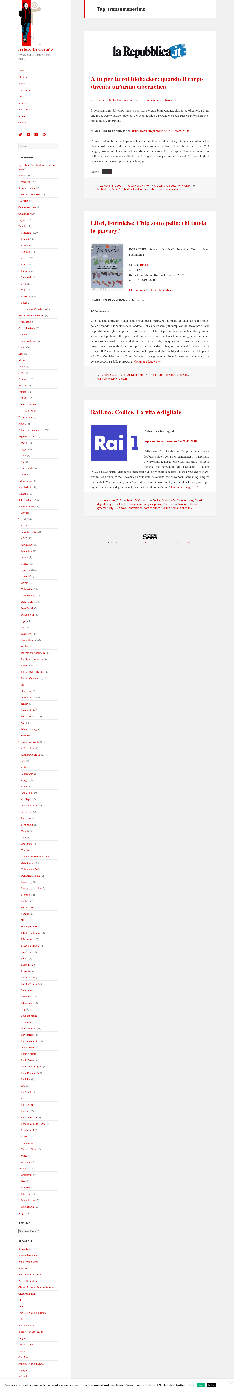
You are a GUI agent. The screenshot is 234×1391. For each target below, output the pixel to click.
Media (21, 360)
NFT (23, 684)
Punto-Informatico (30, 1041)
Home (21, 70)
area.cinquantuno (29, 805)
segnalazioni (24, 487)
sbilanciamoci (25, 480)
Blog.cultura (27, 824)
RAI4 (24, 1098)
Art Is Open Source (28, 1261)
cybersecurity (105, 508)
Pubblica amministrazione (31, 430)
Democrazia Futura (30, 875)
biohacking (103, 189)
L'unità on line (28, 977)
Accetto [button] (201, 1385)
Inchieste (25, 1187)
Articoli (22, 83)
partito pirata (152, 508)
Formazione (24, 90)
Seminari (25, 251)
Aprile (24, 786)
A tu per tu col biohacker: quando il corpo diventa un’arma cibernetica (147, 82)
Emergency (26, 882)
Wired (24, 1155)
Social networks (29, 716)
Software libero (26, 500)
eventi (24, 442)
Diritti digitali (27, 614)
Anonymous (27, 544)
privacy (24, 703)
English (22, 220)
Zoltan (123, 378)
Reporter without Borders (31, 1363)
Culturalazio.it (25, 213)
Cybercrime (27, 589)
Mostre (21, 366)
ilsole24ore (26, 952)
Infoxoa (24, 958)
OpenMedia (24, 1357)
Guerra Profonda (26, 328)
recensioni (26, 181)
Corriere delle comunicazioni (35, 856)
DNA (117, 508)
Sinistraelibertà (28, 404)
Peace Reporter (28, 1028)
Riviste (144, 265)
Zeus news (26, 1162)
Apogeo (25, 780)
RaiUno (25, 1111)
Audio (24, 264)
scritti (23, 455)
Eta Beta (25, 901)
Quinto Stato (27, 1047)
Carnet (24, 831)
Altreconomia (28, 773)
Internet (25, 665)
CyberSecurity (28, 862)
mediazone (26, 1022)
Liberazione (27, 1002)
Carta (23, 837)
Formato (22, 258)
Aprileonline (27, 792)
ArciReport (26, 799)
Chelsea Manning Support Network (36, 1287)
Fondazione (27, 907)
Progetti (22, 423)
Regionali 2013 (26, 436)
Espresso (25, 894)
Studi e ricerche (26, 506)
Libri (20, 96)
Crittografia (26, 576)
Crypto (24, 582)
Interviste (23, 103)
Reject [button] (191, 1385)
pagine (24, 449)
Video (21, 116)
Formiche (26, 913)
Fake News (26, 633)
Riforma (25, 1136)
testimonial (26, 468)
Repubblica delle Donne (33, 1123)
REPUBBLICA (29, 1117)
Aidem (24, 767)
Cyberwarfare (28, 601)
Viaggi (21, 1213)
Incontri (25, 239)
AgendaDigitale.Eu (30, 754)
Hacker (24, 646)
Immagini (26, 270)
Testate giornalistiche (28, 741)
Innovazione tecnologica (33, 652)
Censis (24, 512)
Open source (27, 697)
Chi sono (23, 76)
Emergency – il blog (31, 888)
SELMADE (30, 410)
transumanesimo (167, 189)
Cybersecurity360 (30, 869)
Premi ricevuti (25, 417)
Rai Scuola (26, 1092)
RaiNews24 (27, 1104)
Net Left (25, 398)
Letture (22, 347)
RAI (23, 1085)
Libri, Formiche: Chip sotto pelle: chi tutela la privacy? (148, 226)
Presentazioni (27, 1206)
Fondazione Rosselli (31, 194)
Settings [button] (211, 1385)
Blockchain (26, 551)
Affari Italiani (28, 748)
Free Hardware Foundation (32, 309)
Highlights (23, 334)
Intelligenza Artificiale (32, 659)
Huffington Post (29, 926)
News (21, 372)
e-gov (24, 621)
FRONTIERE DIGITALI (31, 315)
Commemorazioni (27, 207)
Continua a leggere (148, 361)
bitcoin (193, 504)
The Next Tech (28, 1149)
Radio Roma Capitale (32, 1066)
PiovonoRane (27, 1034)
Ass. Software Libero (29, 1280)
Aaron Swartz (25, 1249)
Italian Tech (27, 964)
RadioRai (26, 1079)
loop (23, 1009)
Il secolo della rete (30, 945)
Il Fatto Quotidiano (30, 932)
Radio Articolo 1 (29, 1053)
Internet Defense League (30, 1331)
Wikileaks (26, 735)
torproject (23, 1370)
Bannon (182, 504)
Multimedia (26, 277)
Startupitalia (27, 1142)
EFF (20, 1300)
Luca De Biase (25, 1344)
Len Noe (138, 189)
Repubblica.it (27, 1130)
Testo (23, 283)
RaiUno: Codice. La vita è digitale (136, 411)
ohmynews (26, 691)
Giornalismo (24, 321)
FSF (20, 1319)
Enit (23, 627)
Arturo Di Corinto (35, 49)
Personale (23, 379)
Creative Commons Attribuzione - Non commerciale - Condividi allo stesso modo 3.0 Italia (161, 543)
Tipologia (23, 1168)
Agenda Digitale (29, 531)
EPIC (21, 1306)
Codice (24, 563)
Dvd (23, 1181)
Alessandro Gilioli (27, 1255)
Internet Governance (31, 678)
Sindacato (23, 493)
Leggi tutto (180, 1385)
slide (23, 461)
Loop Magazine (29, 1015)
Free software (28, 640)
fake (124, 508)
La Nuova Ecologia (31, 983)
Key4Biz (25, 971)
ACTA (24, 525)
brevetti (24, 557)
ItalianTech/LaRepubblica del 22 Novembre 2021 (162, 131)
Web (23, 722)
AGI (23, 761)
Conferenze (26, 232)
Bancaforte (26, 818)
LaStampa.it (27, 996)
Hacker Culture (26, 1325)
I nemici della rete (27, 340)
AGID (24, 538)
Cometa (25, 850)
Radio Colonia (28, 1060)
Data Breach (27, 608)
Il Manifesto (27, 939)
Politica (22, 391)
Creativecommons (27, 1293)
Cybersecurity (28, 595)
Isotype (22, 1338)
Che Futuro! (27, 843)
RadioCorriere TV (30, 1072)
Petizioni (22, 385)
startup (165, 508)
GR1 (23, 920)
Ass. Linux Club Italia (29, 1274)
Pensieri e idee (28, 1200)
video (24, 474)
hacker (128, 189)
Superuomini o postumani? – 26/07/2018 (170, 441)
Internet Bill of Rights (32, 671)
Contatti (22, 122)
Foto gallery (24, 109)
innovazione (135, 508)
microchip (150, 189)
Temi (21, 519)
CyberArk (117, 189)
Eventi (21, 226)
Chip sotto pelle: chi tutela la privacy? (152, 290)
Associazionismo (26, 188)
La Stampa (26, 990)
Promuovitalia (28, 710)
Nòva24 (22, 1350)
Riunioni (25, 245)
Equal (24, 302)
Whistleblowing (29, 729)
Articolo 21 (26, 811)
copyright (26, 570)
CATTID (23, 200)
